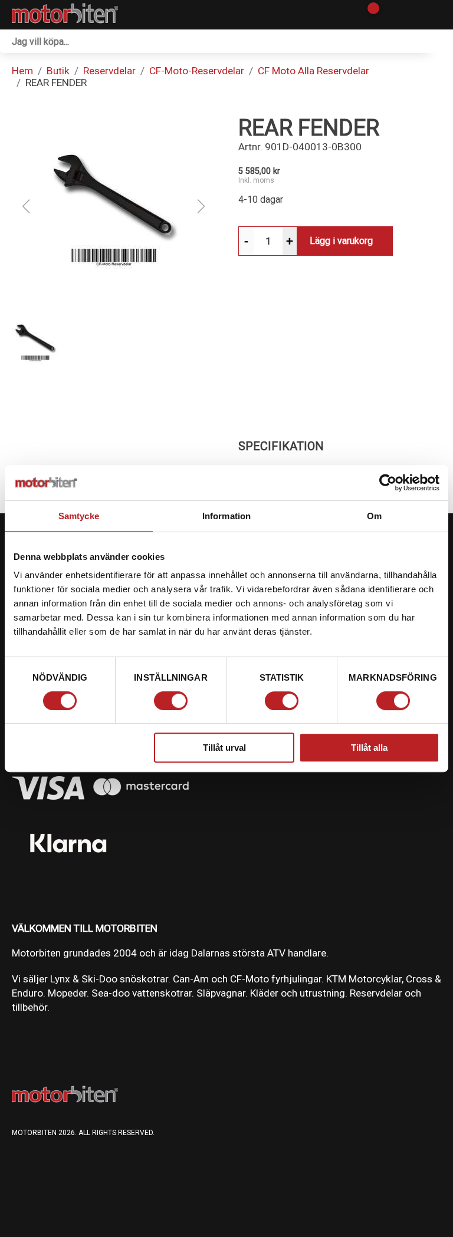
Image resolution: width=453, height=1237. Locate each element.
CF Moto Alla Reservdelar (313, 71)
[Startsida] (65, 14)
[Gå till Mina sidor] (389, 14)
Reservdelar (109, 71)
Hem (22, 71)
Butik (58, 71)
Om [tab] (374, 516)
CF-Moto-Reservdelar (196, 71)
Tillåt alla (369, 748)
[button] (113, 206)
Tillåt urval (224, 748)
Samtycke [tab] (78, 516)
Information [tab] (226, 516)
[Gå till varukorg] (369, 14)
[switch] (171, 700)
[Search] (441, 41)
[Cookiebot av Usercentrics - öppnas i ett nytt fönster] (387, 482)
